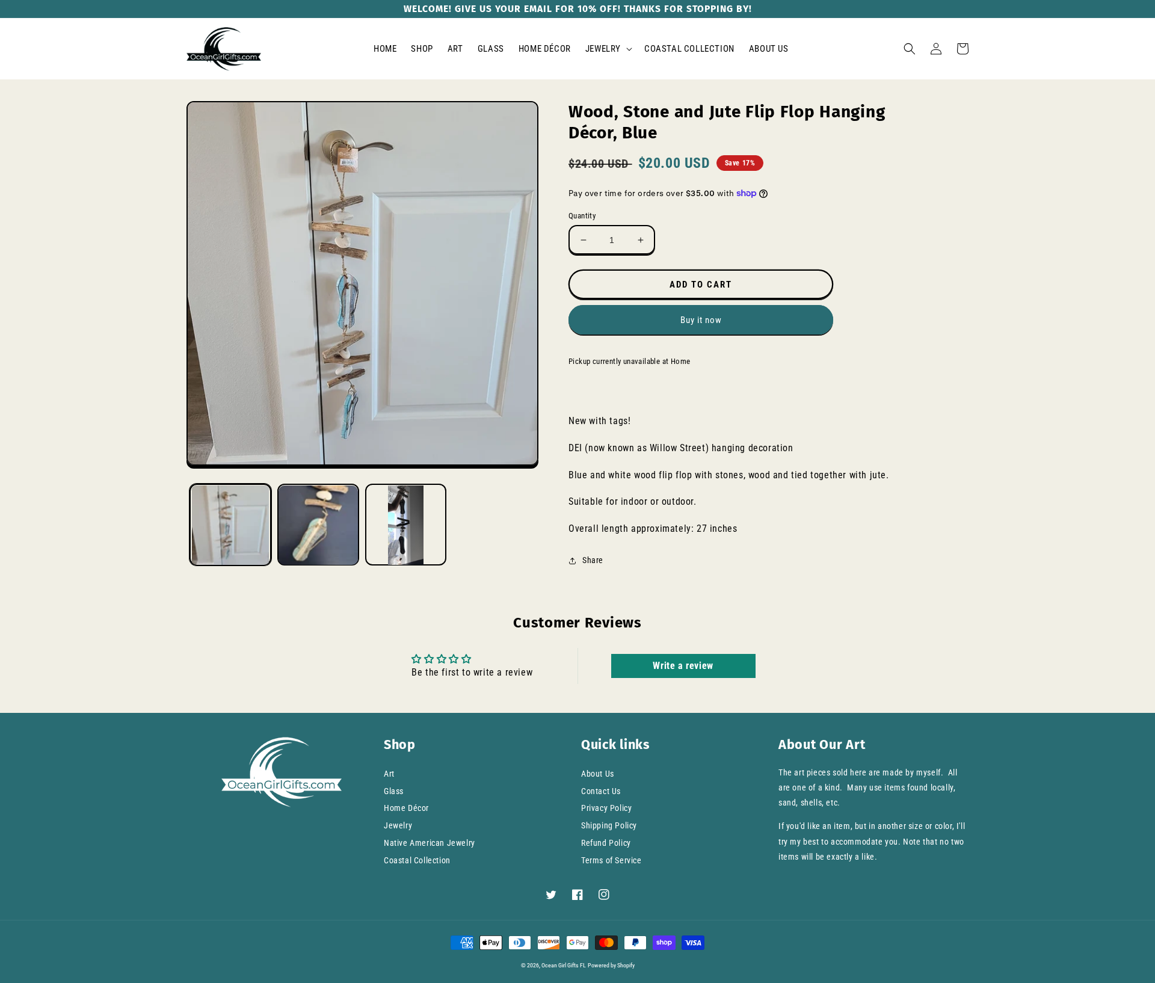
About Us (597, 773)
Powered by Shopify (611, 965)
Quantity (582, 215)
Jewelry (398, 825)
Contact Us (601, 791)
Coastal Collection (417, 860)
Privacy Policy (606, 808)
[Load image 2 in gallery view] (318, 525)
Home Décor (406, 808)
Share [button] (592, 560)
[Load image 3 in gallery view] (406, 525)
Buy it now (701, 320)
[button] (607, 49)
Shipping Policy (609, 825)
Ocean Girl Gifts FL (563, 965)
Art (389, 773)
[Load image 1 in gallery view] (230, 525)
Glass (394, 791)
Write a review (683, 665)
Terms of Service (611, 860)
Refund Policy (606, 843)
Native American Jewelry (429, 843)
